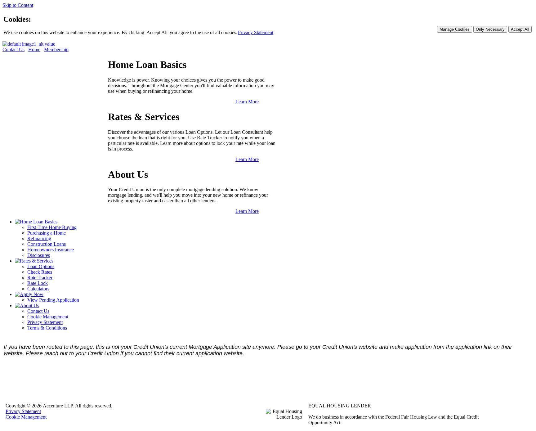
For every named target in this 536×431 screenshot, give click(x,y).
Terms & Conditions (47, 327)
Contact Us (13, 49)
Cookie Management (47, 316)
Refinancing (39, 238)
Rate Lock (37, 283)
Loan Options (40, 266)
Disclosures (38, 255)
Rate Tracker (39, 277)
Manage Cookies (455, 29)
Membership (56, 49)
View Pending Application (53, 300)
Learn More (247, 101)
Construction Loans (46, 244)
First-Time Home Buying (52, 227)
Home (34, 49)
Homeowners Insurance (50, 249)
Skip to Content (17, 5)
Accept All (520, 29)
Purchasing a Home (46, 233)
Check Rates (39, 272)
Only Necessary (490, 29)
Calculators (38, 288)
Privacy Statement (255, 32)
